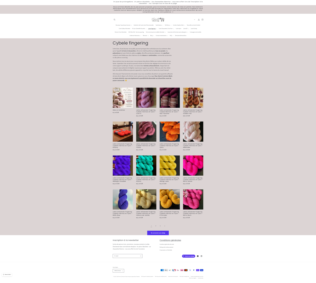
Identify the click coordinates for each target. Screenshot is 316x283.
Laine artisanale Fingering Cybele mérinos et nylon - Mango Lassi (169, 179)
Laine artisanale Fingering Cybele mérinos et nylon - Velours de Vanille (146, 213)
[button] (114, 19)
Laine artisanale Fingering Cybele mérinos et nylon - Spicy (169, 145)
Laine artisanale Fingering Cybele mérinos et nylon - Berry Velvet (193, 179)
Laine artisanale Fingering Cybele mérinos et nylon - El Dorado (169, 213)
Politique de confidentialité (161, 276)
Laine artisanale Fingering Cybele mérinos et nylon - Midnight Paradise (123, 179)
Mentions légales (192, 278)
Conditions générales (170, 240)
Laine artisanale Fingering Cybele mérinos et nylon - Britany (123, 145)
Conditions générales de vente (167, 244)
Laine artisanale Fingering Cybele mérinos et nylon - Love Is (146, 111)
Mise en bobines (119, 110)
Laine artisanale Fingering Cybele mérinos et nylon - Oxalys (146, 145)
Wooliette (119, 276)
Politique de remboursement (166, 247)
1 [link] (151, 226)
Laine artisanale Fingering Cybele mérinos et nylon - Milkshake (193, 145)
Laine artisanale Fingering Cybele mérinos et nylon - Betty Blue (123, 213)
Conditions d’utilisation (173, 276)
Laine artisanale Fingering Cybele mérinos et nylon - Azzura (146, 179)
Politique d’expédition (184, 276)
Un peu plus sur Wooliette (166, 250)
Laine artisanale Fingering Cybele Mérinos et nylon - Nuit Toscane (169, 111)
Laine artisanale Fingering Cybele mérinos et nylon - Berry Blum (193, 213)
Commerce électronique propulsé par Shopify (130, 276)
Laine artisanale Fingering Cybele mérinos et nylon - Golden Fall (193, 111)
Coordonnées (200, 278)
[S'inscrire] (140, 256)
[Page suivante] (164, 226)
